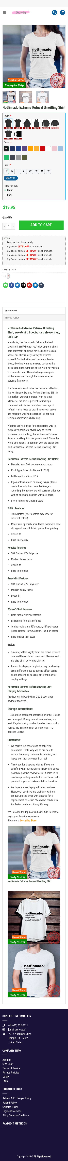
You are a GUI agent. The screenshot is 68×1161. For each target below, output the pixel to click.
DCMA (5, 1076)
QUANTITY (7, 217)
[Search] (54, 12)
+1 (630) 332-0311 (18, 1025)
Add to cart (41, 225)
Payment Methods (11, 1111)
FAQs (5, 1081)
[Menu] (4, 12)
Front (10, 190)
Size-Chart (7, 1064)
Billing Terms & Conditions (15, 1115)
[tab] (34, 310)
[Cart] (62, 12)
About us (7, 1059)
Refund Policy (12, 317)
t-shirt (13, 269)
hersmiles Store (28, 820)
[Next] (60, 56)
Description (11, 310)
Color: (8, 142)
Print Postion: (11, 185)
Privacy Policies (10, 1072)
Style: (7, 116)
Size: (7, 165)
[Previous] (8, 56)
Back (9, 195)
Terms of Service (11, 1068)
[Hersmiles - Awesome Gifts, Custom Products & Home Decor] (29, 12)
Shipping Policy (10, 1107)
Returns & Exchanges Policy (16, 1098)
